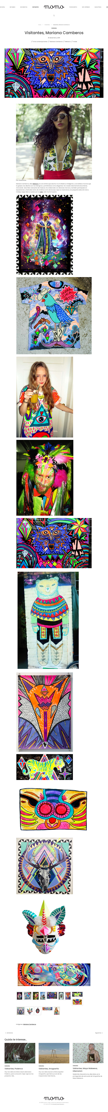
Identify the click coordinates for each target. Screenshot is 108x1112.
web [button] (41, 192)
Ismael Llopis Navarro (58, 1104)
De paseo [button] (12, 7)
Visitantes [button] (35, 7)
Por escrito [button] (73, 7)
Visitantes (54, 28)
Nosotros (98, 7)
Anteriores (10, 1033)
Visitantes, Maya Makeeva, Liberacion (85, 1069)
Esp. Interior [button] (86, 7)
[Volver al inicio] (54, 7)
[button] (54, 15)
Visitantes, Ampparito (49, 1068)
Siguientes (98, 1033)
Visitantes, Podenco (14, 1068)
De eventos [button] (23, 7)
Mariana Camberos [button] (29, 1024)
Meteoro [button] (35, 184)
